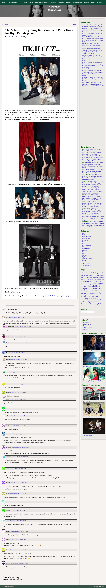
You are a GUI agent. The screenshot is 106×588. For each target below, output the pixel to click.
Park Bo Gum (98, 291)
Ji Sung (97, 277)
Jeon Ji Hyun (84, 277)
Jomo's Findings (87, 324)
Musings (84, 255)
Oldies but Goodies (87, 258)
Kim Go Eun (88, 279)
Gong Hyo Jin (91, 273)
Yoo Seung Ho (96, 304)
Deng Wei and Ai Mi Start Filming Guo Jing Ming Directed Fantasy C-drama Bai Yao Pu (92, 79)
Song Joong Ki (90, 299)
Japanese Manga (86, 248)
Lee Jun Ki (84, 286)
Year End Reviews (86, 265)
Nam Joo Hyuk (90, 291)
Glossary (61, 2)
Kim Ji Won (94, 279)
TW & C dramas (86, 263)
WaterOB (85, 329)
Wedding (93, 301)
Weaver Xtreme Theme (100, 586)
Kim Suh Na (33, 296)
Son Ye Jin (83, 301)
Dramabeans (86, 322)
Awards (84, 233)
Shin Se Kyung (91, 296)
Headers (68, 2)
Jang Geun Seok (100, 275)
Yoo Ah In (101, 301)
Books (83, 235)
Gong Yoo (97, 273)
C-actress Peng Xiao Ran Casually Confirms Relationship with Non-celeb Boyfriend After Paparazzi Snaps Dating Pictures (93, 26)
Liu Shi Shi (90, 288)
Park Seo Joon (94, 293)
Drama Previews (86, 240)
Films (83, 243)
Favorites (53, 2)
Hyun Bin (91, 275)
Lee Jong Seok (98, 284)
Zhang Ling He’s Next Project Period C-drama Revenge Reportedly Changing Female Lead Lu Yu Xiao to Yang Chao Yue (93, 84)
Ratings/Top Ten (89, 2)
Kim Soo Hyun (87, 281)
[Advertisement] (93, 117)
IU (95, 275)
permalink (71, 296)
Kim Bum (26, 296)
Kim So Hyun (100, 279)
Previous (5, 24)
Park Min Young (53, 296)
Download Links (86, 238)
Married (95, 289)
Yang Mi (97, 301)
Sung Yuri (61, 296)
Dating (84, 272)
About (31, 2)
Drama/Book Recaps (42, 2)
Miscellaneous (85, 252)
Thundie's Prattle (87, 327)
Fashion (84, 241)
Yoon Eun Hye (88, 304)
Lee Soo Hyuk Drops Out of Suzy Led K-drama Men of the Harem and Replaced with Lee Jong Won (92, 45)
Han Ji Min (86, 275)
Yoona (82, 304)
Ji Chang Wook (92, 277)
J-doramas (84, 246)
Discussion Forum (86, 236)
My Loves (84, 257)
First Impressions (86, 245)
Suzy (88, 302)
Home (25, 2)
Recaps (84, 260)
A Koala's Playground (9, 2)
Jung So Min (83, 279)
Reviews (99, 2)
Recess (83, 262)
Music (83, 253)
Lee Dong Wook (43, 296)
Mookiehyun (86, 326)
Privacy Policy (77, 2)
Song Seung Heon (99, 299)
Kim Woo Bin (96, 281)
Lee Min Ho (93, 286)
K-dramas (14, 296)
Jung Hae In (101, 277)
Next (75, 24)
